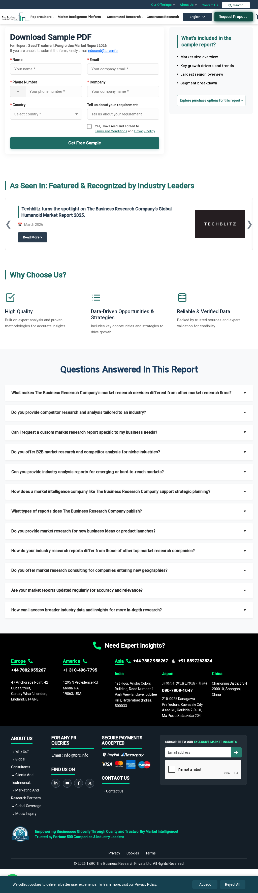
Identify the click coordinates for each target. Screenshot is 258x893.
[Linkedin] (55, 783)
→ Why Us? (20, 751)
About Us (187, 5)
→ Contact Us (112, 791)
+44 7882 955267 (28, 670)
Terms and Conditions (111, 131)
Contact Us (210, 5)
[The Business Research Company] (15, 16)
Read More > (35, 237)
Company (96, 82)
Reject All (232, 884)
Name (16, 60)
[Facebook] (78, 783)
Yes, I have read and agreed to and (125, 128)
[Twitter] (89, 783)
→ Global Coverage (26, 806)
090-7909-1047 (177, 690)
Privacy (114, 853)
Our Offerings (161, 5)
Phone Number (23, 82)
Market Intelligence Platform (80, 17)
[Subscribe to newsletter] (236, 752)
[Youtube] (67, 783)
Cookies (132, 853)
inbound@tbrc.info (103, 51)
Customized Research (124, 17)
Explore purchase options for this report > (211, 100)
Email (93, 60)
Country (17, 105)
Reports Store (41, 17)
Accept (205, 884)
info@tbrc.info (76, 755)
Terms (150, 853)
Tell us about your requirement (112, 105)
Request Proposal (233, 17)
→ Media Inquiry (24, 814)
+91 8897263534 (195, 660)
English (195, 17)
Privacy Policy (144, 131)
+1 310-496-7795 (80, 670)
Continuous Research (163, 17)
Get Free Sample (84, 142)
